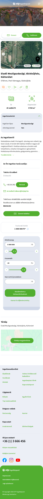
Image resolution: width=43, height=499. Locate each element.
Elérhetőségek (27, 426)
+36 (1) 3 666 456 (14, 441)
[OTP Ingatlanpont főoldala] (21, 4)
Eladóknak (6, 374)
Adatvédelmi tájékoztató (11, 480)
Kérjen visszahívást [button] (10, 447)
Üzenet (13, 35)
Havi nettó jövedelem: (13, 277)
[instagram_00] (11, 460)
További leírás (6, 155)
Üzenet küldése (24, 213)
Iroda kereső (7, 426)
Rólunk (5, 397)
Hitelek (5, 382)
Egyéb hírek (26, 397)
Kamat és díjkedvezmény (20, 300)
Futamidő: (9, 258)
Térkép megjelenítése (22, 340)
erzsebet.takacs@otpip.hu (17, 191)
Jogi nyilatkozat (8, 484)
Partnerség (7, 413)
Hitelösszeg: (9, 240)
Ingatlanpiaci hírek (29, 380)
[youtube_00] (18, 460)
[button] (28, 229)
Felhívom (33, 35)
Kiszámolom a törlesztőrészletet (20, 292)
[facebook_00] (5, 460)
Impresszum (7, 476)
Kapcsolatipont (28, 385)
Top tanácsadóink (9, 401)
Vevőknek (6, 378)
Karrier (24, 413)
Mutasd (22, 185)
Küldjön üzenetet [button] (9, 453)
